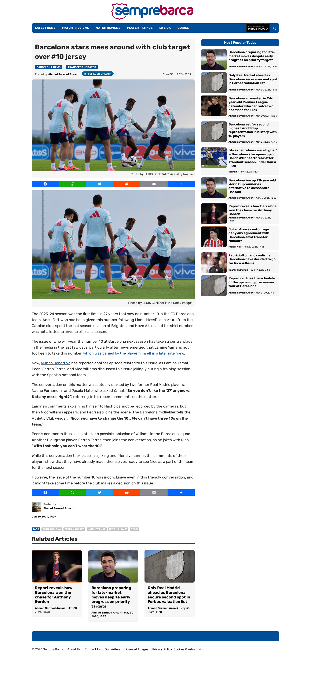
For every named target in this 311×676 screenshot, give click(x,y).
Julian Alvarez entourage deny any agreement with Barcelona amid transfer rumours (248, 235)
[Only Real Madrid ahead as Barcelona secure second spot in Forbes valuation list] (169, 566)
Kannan (232, 171)
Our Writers (112, 649)
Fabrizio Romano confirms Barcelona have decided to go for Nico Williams (251, 259)
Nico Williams (118, 529)
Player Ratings (140, 28)
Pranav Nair (234, 246)
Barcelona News (49, 67)
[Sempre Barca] (152, 19)
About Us (74, 649)
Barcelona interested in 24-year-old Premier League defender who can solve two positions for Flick (250, 104)
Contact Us (93, 649)
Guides (183, 28)
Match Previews (75, 28)
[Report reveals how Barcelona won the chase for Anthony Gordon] (57, 566)
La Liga (165, 28)
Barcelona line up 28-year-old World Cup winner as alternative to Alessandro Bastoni (252, 186)
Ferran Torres (74, 529)
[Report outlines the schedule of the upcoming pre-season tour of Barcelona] (214, 285)
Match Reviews (108, 28)
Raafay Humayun (238, 269)
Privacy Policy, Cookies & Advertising (178, 649)
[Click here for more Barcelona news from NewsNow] (258, 28)
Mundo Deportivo (55, 363)
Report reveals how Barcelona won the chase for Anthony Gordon (53, 595)
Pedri (134, 529)
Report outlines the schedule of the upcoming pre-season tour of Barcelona (251, 282)
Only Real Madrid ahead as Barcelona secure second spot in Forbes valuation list (169, 595)
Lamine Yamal (97, 529)
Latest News (45, 28)
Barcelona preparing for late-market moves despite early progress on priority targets (111, 597)
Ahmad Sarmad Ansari (63, 74)
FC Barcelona (52, 529)
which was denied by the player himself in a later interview (133, 353)
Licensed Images (136, 649)
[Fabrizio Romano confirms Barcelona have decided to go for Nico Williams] (214, 262)
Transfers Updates (82, 67)
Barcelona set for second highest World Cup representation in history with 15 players (252, 130)
